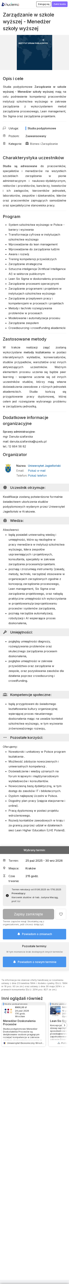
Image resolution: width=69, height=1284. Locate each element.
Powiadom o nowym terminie (37, 962)
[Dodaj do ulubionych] (61, 914)
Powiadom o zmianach (37, 934)
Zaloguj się (44, 4)
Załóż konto (59, 4)
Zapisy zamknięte (28, 914)
